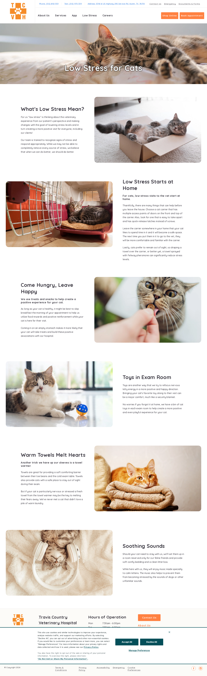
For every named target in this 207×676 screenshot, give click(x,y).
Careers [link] (108, 15)
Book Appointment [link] (192, 15)
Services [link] (60, 15)
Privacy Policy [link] (83, 668)
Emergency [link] (170, 4)
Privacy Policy (91, 647)
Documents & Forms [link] (189, 4)
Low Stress (90, 15)
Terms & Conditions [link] (61, 668)
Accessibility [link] (103, 667)
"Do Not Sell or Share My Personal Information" (62, 659)
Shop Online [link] (170, 15)
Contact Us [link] (155, 4)
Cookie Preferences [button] (134, 668)
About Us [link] (144, 625)
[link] (18, 11)
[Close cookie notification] (169, 632)
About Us (43, 15)
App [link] (74, 15)
